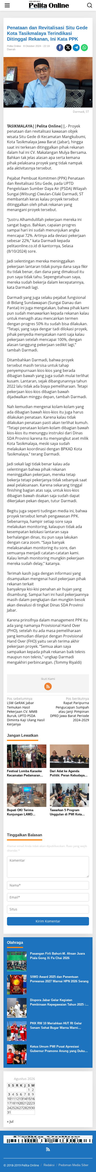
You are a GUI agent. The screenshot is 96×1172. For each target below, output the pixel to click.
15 (29, 1098)
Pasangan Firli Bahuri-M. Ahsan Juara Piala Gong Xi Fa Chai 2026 (57, 956)
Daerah (11, 49)
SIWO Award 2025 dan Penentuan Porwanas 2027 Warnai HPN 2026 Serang (59, 979)
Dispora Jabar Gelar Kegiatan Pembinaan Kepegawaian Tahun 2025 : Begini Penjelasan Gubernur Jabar (58, 1002)
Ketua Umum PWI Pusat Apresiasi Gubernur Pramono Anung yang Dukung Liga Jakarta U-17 (59, 1049)
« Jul (10, 1121)
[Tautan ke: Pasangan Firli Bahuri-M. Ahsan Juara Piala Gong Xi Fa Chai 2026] (17, 961)
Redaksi (49, 1165)
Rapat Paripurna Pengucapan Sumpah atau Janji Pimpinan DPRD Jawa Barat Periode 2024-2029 (69, 709)
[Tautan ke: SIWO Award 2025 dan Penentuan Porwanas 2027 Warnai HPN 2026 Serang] (17, 984)
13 (21, 1098)
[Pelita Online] (49, 5)
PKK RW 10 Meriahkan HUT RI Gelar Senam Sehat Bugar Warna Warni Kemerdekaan (56, 1026)
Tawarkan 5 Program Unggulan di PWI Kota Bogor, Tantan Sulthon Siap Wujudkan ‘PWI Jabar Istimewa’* (69, 812)
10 (9, 1098)
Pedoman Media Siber (73, 1165)
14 (25, 1098)
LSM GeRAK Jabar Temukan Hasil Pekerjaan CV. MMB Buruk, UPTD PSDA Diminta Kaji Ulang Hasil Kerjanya (26, 711)
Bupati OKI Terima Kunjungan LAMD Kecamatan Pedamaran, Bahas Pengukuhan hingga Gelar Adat (26, 812)
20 (21, 1103)
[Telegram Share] (76, 47)
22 (29, 1103)
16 (33, 1098)
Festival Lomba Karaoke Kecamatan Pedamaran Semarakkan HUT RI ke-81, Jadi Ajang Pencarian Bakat (26, 773)
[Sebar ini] (59, 47)
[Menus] (7, 5)
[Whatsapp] (84, 47)
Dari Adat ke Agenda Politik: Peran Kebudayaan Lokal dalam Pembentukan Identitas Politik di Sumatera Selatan (69, 773)
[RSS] (48, 686)
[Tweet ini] (68, 47)
